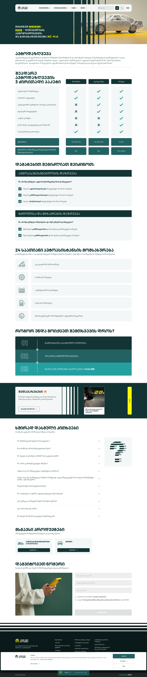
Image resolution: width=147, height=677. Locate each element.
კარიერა (57, 642)
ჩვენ (73, 8)
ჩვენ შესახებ (58, 639)
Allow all (124, 656)
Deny (123, 666)
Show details (33, 663)
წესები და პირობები (80, 651)
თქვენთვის (44, 8)
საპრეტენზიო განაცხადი (82, 642)
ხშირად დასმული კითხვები (82, 639)
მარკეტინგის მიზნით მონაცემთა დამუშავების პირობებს (101, 600)
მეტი (83, 8)
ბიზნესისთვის (60, 8)
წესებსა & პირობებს (99, 596)
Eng (127, 8)
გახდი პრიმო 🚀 (99, 644)
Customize (123, 661)
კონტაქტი (57, 650)
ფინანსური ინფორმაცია (82, 648)
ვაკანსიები (78, 645)
